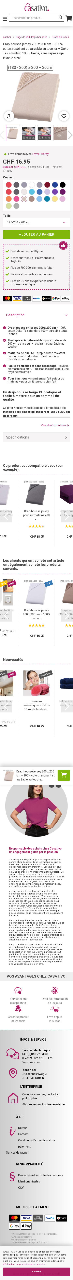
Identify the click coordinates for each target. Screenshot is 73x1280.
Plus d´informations (54, 425)
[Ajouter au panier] (64, 775)
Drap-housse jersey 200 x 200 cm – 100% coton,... (36, 614)
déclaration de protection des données (24, 1264)
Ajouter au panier (36, 234)
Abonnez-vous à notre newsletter (43, 1104)
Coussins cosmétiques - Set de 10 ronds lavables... (36, 705)
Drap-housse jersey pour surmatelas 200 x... (36, 515)
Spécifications (17, 437)
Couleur (8, 177)
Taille (7, 215)
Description (15, 315)
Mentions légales (29, 1181)
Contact (23, 1134)
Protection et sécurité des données (40, 1175)
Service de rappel (17, 1152)
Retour (22, 1127)
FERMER (36, 1271)
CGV (21, 1187)
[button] (70, 135)
